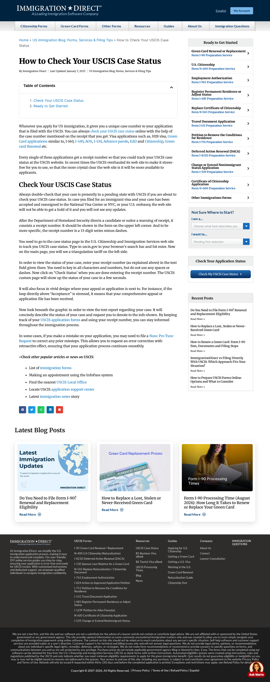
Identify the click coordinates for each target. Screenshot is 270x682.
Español (221, 10)
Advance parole (115, 141)
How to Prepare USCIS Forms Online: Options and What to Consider (216, 379)
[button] (171, 87)
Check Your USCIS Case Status (59, 100)
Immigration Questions (232, 26)
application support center (72, 389)
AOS (88, 141)
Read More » (197, 319)
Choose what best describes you (216, 226)
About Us (195, 26)
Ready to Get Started (51, 106)
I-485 (79, 141)
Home (23, 40)
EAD (133, 141)
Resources (142, 26)
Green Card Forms (74, 26)
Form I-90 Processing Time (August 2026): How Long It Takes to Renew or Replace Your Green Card (217, 503)
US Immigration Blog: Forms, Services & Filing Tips (72, 40)
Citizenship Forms (33, 26)
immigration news (55, 396)
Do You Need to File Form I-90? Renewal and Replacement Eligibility (218, 312)
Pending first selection (209, 241)
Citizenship (154, 141)
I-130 (98, 141)
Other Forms (111, 26)
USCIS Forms (83, 541)
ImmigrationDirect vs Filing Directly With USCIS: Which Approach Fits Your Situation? (218, 361)
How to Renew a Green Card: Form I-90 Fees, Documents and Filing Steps (217, 344)
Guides (169, 26)
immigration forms (56, 368)
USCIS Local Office (72, 382)
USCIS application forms (60, 320)
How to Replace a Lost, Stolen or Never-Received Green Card (218, 328)
